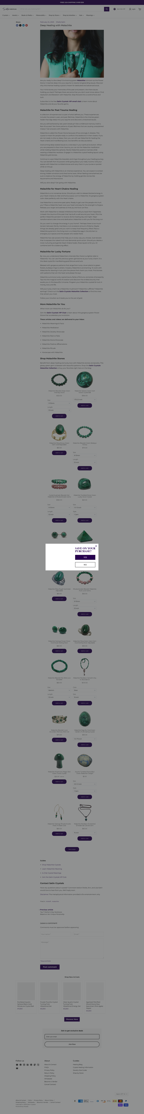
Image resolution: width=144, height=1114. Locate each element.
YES (85, 557)
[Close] (96, 546)
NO (85, 564)
